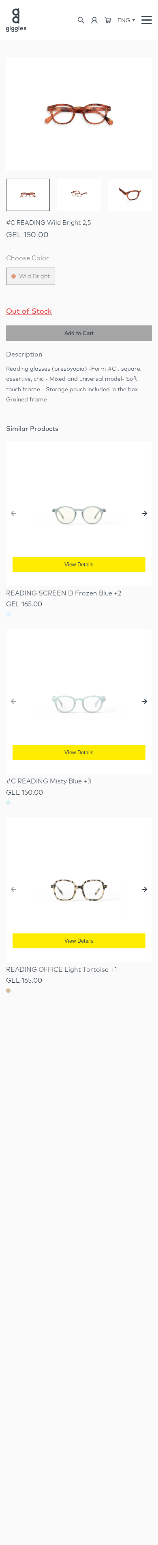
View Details (79, 564)
